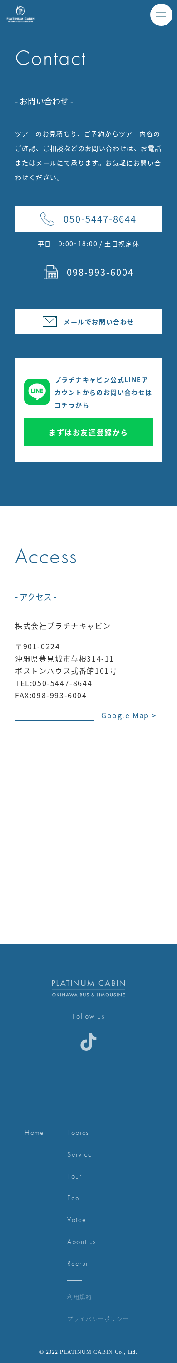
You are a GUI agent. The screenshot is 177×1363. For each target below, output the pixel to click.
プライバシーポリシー (98, 1319)
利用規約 (79, 1297)
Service (79, 1154)
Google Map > (129, 715)
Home (34, 1132)
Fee (73, 1198)
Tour (74, 1176)
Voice (76, 1219)
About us (81, 1241)
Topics (78, 1132)
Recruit (78, 1263)
